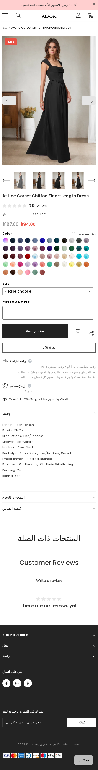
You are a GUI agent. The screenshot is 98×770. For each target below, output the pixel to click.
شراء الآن (49, 348)
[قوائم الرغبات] (78, 331)
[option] (49, 100)
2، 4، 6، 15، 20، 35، (21, 399)
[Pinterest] (28, 683)
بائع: (4, 214)
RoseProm (39, 214)
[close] (94, 4)
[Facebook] (6, 683)
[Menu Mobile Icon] (5, 15)
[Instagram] (17, 683)
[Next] (89, 100)
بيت (4, 27)
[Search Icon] (23, 15)
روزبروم (49, 15)
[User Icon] (78, 15)
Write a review (49, 580)
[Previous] (9, 100)
